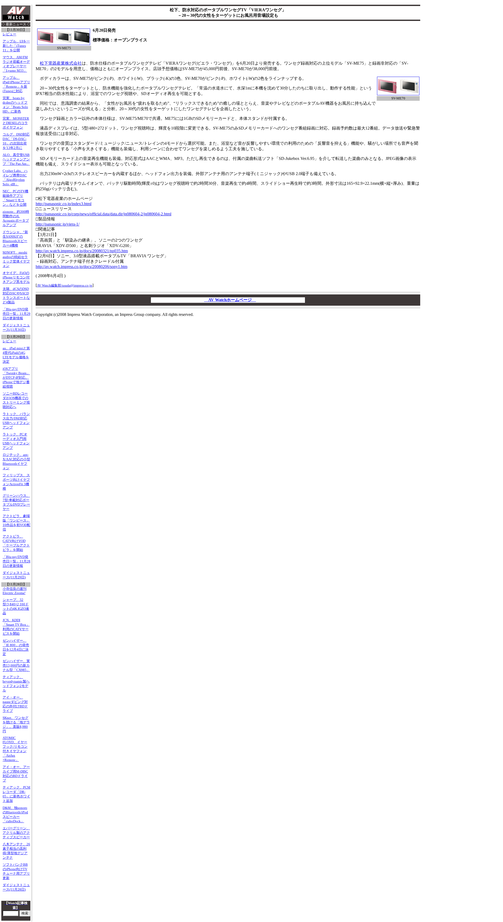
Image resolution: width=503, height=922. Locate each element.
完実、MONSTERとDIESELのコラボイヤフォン (16, 123)
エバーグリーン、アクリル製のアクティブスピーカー (16, 832)
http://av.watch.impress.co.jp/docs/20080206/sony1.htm (81, 266)
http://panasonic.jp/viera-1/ (57, 224)
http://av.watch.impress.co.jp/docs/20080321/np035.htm (82, 251)
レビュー (9, 34)
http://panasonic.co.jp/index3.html (63, 204)
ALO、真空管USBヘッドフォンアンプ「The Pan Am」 (16, 159)
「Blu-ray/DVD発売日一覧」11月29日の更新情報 (16, 314)
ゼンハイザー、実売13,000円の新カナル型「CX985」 (16, 665)
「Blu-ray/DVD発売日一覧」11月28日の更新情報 (16, 561)
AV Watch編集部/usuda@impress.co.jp (64, 285)
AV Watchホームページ (230, 300)
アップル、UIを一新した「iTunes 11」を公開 (16, 46)
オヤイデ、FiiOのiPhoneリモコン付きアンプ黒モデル (16, 277)
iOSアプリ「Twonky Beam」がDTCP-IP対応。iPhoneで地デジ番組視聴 (16, 377)
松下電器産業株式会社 (61, 63)
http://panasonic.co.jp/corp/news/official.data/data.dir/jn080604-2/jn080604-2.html (103, 214)
